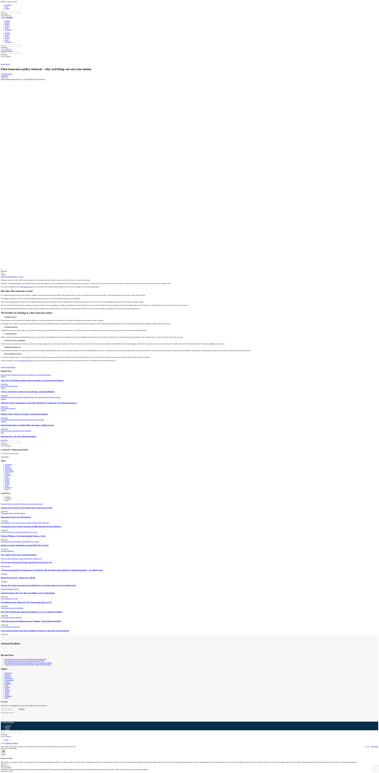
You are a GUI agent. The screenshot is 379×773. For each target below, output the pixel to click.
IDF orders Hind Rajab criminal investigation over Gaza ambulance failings (31, 612)
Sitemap (7, 727)
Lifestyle (7, 479)
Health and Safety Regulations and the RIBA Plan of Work (25, 545)
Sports (7, 28)
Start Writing (5, 457)
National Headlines (7, 51)
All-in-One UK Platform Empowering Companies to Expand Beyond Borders (32, 380)
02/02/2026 (4, 395)
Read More (374, 746)
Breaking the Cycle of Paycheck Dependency (19, 436)
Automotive (8, 464)
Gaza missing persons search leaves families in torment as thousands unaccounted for (35, 631)
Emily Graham (7, 74)
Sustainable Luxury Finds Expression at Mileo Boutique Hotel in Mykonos (31, 526)
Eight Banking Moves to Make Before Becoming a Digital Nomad (27, 425)
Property (7, 482)
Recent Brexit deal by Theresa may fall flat (18, 578)
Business (7, 21)
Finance (7, 22)
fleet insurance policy (27, 287)
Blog (2, 432)
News (6, 7)
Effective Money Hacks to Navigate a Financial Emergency (24, 414)
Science (7, 26)
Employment (9, 470)
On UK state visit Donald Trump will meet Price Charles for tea (26, 562)
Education (8, 468)
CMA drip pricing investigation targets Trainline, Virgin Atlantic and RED (31, 621)
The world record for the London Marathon (19, 555)
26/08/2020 (4, 76)
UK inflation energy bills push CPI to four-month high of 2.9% (26, 602)
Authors (7, 8)
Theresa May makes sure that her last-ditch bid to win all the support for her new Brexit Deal (38, 585)
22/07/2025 (4, 418)
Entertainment (9, 471)
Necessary (6, 766)
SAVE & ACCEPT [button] (7, 771)
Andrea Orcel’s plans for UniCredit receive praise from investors (27, 508)
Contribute (8, 5)
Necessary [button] (4, 764)
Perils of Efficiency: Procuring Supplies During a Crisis (23, 536)
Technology (8, 30)
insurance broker (27, 360)
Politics (7, 24)
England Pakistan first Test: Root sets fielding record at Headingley (28, 593)
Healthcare (8, 475)
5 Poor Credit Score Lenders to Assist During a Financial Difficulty (28, 392)
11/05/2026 (4, 384)
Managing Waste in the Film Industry (16, 517)
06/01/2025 (4, 440)
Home (3, 64)
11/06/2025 (4, 429)
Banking (3, 421)
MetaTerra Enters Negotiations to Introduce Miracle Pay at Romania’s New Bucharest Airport (39, 403)
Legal (6, 477)
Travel (7, 489)
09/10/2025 (4, 407)
